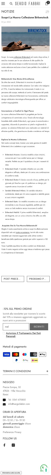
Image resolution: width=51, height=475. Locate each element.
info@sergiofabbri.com (19, 404)
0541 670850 (19, 399)
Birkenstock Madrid (12, 212)
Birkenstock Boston (12, 180)
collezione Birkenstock (22, 57)
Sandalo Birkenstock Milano (15, 190)
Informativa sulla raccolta (11, 473)
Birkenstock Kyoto (11, 201)
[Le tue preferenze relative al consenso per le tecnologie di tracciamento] (46, 470)
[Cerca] (11, 3)
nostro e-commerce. (23, 232)
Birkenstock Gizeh (11, 169)
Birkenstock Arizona (12, 154)
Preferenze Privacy (12, 432)
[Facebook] (4, 445)
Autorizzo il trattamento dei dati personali (23, 335)
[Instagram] (13, 445)
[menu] (3, 3)
